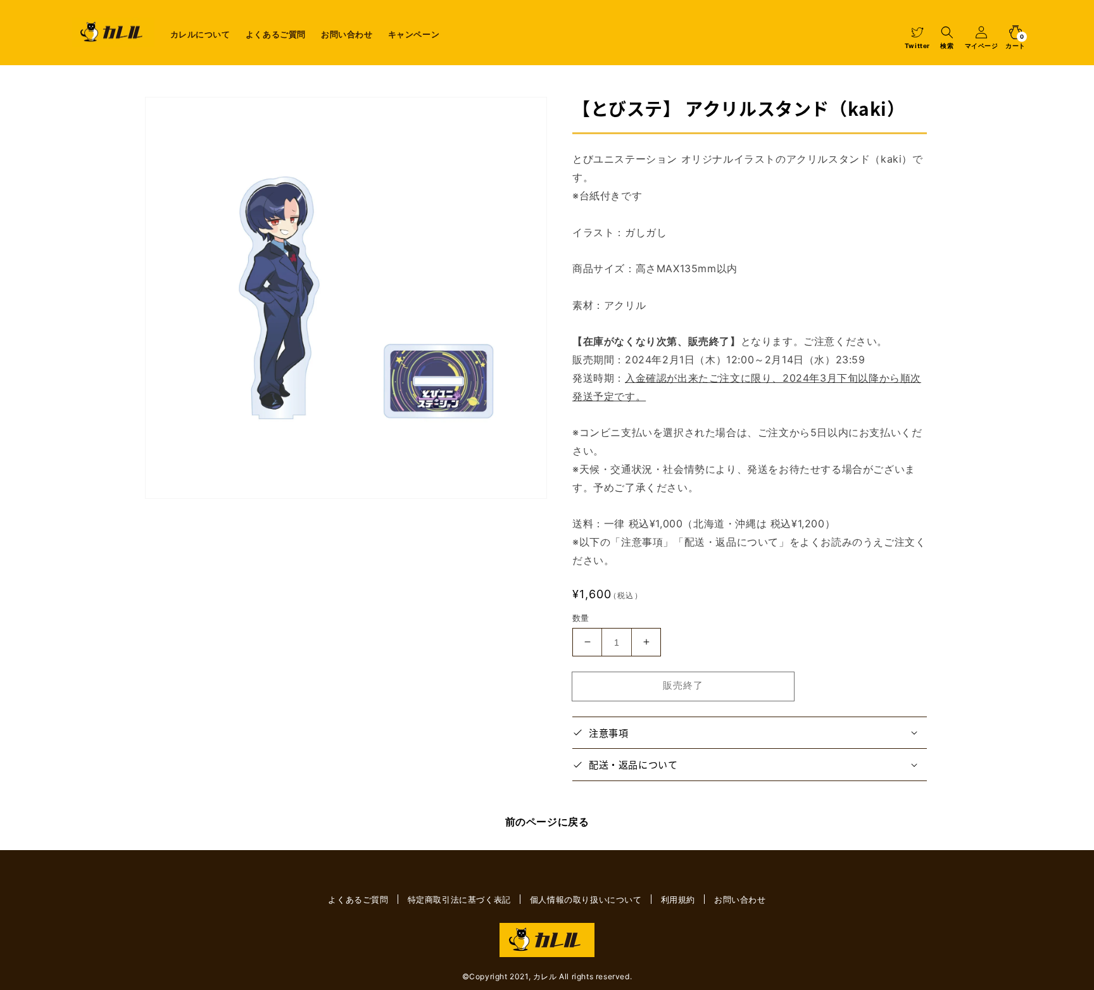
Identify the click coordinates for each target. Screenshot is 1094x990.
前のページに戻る (547, 821)
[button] (947, 32)
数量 (580, 617)
